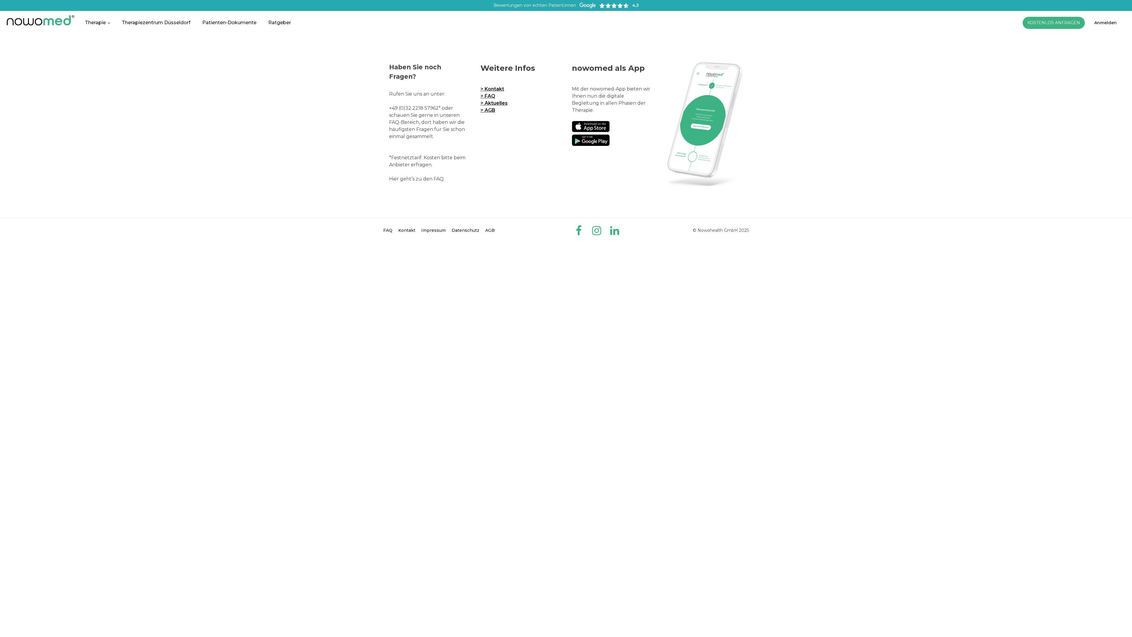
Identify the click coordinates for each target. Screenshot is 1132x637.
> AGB (488, 110)
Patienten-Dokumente (229, 22)
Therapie (95, 22)
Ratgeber (279, 22)
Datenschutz (465, 230)
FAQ (387, 230)
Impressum (433, 230)
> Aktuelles (494, 103)
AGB (490, 230)
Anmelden (1105, 22)
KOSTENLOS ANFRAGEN (1053, 22)
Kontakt (406, 230)
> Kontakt (492, 89)
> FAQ (488, 96)
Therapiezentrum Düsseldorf (156, 22)
